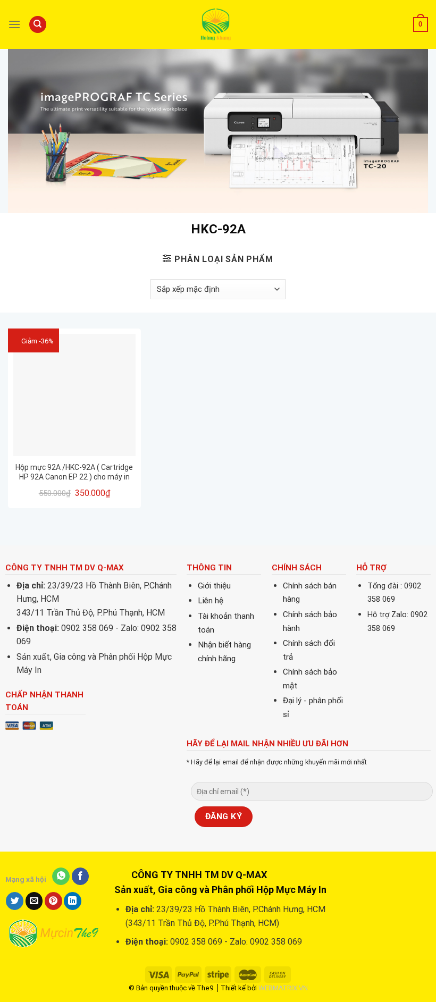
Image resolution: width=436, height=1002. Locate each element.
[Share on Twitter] (14, 901)
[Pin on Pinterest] (53, 901)
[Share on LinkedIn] (72, 901)
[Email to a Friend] (34, 901)
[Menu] (14, 24)
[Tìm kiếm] (37, 24)
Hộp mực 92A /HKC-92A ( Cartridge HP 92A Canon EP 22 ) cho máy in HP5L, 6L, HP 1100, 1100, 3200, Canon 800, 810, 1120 (74, 472)
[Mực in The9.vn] (218, 24)
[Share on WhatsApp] (61, 877)
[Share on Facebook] (80, 877)
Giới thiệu (214, 586)
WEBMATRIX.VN (283, 988)
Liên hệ (210, 600)
